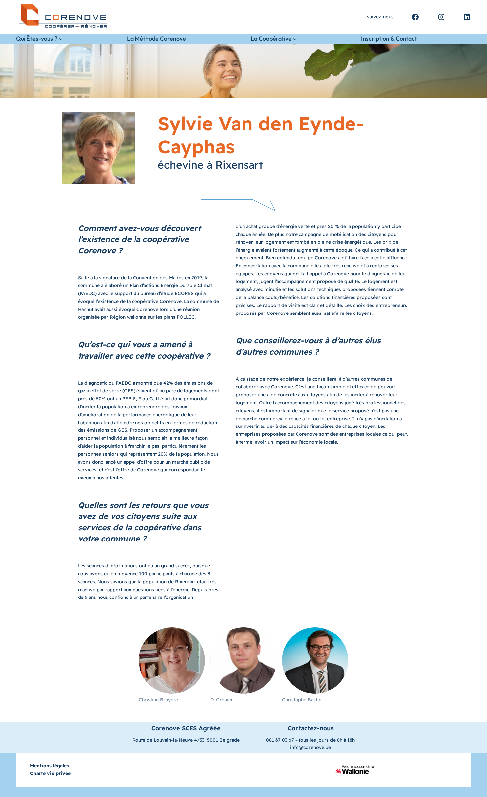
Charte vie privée (50, 773)
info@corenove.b (309, 747)
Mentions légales (49, 766)
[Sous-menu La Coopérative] (295, 39)
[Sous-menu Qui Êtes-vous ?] (61, 39)
